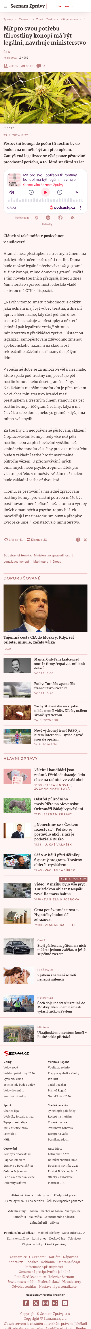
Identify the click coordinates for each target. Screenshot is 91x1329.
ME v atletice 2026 (16, 1128)
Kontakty (15, 1262)
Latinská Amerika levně (19, 1177)
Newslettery (71, 1282)
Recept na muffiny (60, 1116)
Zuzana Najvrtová (52, 788)
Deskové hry (57, 1238)
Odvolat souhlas (24, 1286)
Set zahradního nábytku (60, 1217)
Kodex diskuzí (49, 1282)
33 (43, 66)
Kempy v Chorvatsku (17, 1154)
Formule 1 (10, 1134)
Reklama (48, 1262)
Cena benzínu (35, 1201)
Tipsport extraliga (15, 1122)
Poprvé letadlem (14, 1160)
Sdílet (30, 66)
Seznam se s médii (22, 1282)
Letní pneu (39, 1238)
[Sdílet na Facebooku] (78, 539)
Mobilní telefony (49, 1233)
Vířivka (54, 1222)
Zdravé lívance (57, 1122)
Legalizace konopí (16, 561)
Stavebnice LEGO (73, 1233)
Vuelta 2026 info (59, 1067)
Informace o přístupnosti (44, 1267)
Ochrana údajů (68, 1262)
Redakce (31, 1262)
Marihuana (40, 561)
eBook (13, 66)
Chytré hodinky (32, 1244)
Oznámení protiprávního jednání (44, 1272)
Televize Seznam (61, 1277)
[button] (45, 98)
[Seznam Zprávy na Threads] (55, 1303)
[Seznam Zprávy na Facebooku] (26, 1303)
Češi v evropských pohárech (65, 1201)
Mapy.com (44, 1195)
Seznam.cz (65, 6)
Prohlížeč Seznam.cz (30, 1277)
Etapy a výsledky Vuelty (63, 1073)
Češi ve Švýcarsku (15, 1171)
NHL (6, 1139)
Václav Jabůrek (60, 870)
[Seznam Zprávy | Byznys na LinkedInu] (65, 1303)
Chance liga (11, 1111)
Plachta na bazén (51, 1211)
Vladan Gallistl (60, 925)
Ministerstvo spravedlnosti (52, 555)
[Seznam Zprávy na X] (36, 1303)
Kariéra (54, 1257)
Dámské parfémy (18, 1238)
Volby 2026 (11, 1067)
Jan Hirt (53, 1079)
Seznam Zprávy (58, 814)
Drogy (57, 561)
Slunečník (19, 1217)
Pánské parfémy (55, 1244)
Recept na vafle (58, 1134)
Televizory (75, 1238)
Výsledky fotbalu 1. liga (19, 1116)
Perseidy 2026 (14, 1201)
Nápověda (70, 1257)
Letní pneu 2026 (58, 1154)
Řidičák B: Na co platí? (62, 1171)
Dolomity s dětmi (15, 1183)
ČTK (7, 51)
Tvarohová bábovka (60, 1128)
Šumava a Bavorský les (18, 1165)
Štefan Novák (58, 785)
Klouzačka (35, 1217)
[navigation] (5, 6)
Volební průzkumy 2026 (19, 1073)
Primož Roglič (57, 1090)
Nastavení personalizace (58, 1286)
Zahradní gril (38, 1222)
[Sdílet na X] (85, 539)
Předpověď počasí (65, 1195)
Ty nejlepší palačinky (62, 1111)
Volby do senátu (14, 1090)
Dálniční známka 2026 (62, 1160)
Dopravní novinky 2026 (63, 1165)
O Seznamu (37, 1257)
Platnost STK (56, 1183)
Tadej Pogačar (57, 1085)
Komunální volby (15, 1096)
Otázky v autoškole (60, 1177)
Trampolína (73, 1211)
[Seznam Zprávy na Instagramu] (45, 1303)
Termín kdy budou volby (19, 1085)
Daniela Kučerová (62, 899)
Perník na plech (58, 1139)
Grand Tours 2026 (59, 1096)
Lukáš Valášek (58, 844)
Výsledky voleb (13, 1079)
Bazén (34, 1211)
